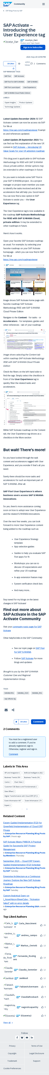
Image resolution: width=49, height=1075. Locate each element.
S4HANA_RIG (37, 693)
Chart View (18, 782)
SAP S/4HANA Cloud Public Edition (17, 93)
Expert (6, 805)
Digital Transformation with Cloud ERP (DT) (20, 796)
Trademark (12, 1061)
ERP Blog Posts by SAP (14, 11)
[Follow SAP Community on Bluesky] (22, 1037)
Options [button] (21, 52)
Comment (13, 754)
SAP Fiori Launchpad (12, 87)
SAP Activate (19, 76)
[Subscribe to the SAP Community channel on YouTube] (27, 1037)
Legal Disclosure (36, 1053)
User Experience (29, 87)
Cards (6, 782)
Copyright (12, 1053)
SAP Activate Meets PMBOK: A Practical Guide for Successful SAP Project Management (22, 846)
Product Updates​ (25, 103)
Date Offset (8, 791)
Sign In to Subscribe (32, 47)
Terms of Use (36, 1046)
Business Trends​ (30, 777)
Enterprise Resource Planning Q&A (22, 906)
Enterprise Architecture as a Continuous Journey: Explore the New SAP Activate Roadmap (21, 880)
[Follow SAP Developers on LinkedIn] (32, 1037)
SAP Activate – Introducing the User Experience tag (24, 30)
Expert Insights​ (10, 103)
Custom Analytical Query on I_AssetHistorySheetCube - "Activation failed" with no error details (21, 899)
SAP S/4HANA (32, 82)
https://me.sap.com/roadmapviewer (20, 130)
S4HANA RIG (9, 693)
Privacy (12, 1046)
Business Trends (10, 777)
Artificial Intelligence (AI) (33, 773)
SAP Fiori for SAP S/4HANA (14, 82)
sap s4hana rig (10, 699)
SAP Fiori (7, 76)
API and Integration (11, 773)
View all (7, 1023)
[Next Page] (26, 809)
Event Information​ (31, 801)
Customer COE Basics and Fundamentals (20, 787)
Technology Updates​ (12, 107)
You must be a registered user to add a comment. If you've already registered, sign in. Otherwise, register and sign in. (23, 744)
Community (19, 4)
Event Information (11, 801)
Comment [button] (38, 722)
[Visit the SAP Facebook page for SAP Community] (17, 1037)
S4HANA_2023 (23, 693)
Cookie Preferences (12, 1068)
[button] (14, 68)
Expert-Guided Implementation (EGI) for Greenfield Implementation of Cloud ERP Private (23, 826)
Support (36, 1061)
